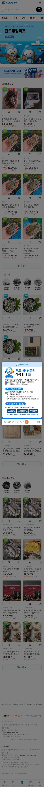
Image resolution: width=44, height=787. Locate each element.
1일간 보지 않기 (9, 422)
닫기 (38, 422)
